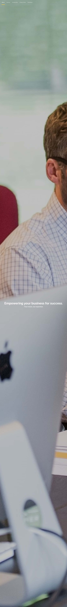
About (3, 2)
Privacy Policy (23, 2)
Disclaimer (30, 2)
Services (8, 2)
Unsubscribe (15, 2)
